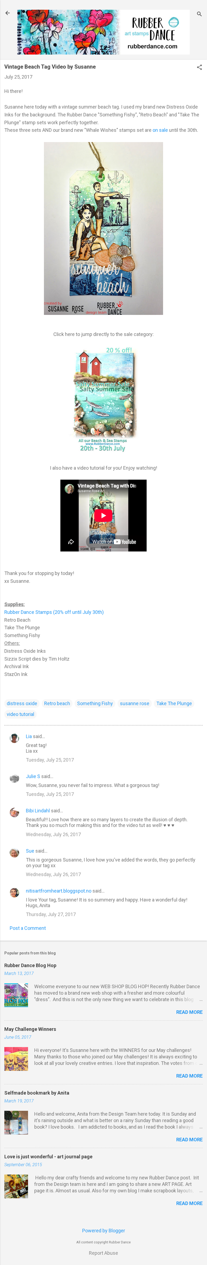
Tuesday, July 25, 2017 (50, 760)
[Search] (199, 14)
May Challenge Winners (30, 1029)
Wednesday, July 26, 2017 (53, 834)
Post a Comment (28, 928)
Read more (189, 1012)
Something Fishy (95, 703)
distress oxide (22, 703)
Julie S (33, 776)
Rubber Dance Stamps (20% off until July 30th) (54, 612)
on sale (160, 130)
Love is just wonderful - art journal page (48, 1156)
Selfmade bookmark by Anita (36, 1093)
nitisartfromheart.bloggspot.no (58, 891)
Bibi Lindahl (38, 810)
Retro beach (57, 703)
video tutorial (20, 714)
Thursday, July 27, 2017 (51, 914)
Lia (29, 736)
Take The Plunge (174, 703)
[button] (199, 68)
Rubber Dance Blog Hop (30, 965)
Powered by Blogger (103, 1230)
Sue (30, 851)
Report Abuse (103, 1253)
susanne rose (134, 703)
